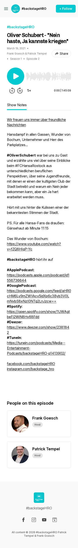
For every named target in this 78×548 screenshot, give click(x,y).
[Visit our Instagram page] (34, 520)
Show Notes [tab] (17, 105)
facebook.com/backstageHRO (31, 363)
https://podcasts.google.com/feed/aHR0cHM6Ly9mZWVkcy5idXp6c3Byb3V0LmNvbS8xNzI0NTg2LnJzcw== (39, 296)
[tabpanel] (39, 254)
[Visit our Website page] (54, 520)
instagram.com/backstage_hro (30, 369)
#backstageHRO (34, 8)
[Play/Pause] (15, 76)
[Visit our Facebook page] (23, 520)
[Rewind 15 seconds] (12, 90)
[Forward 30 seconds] (20, 90)
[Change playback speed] (29, 90)
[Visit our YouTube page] (44, 520)
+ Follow (65, 8)
